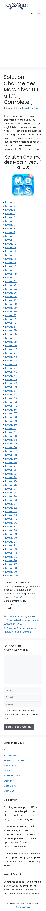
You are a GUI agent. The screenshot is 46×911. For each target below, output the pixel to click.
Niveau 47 (11, 375)
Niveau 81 (10, 504)
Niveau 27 (11, 300)
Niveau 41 (10, 353)
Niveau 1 (10, 202)
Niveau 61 (10, 428)
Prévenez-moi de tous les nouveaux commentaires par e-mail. (21, 714)
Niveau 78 (11, 492)
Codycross (10, 750)
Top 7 (7, 770)
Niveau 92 (11, 545)
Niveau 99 (11, 571)
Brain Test (9, 780)
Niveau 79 (11, 496)
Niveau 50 (11, 387)
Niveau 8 (10, 228)
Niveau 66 (11, 447)
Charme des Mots (16, 616)
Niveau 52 (11, 394)
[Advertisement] (23, 44)
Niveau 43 (11, 360)
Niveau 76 (11, 485)
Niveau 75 (11, 481)
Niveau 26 (11, 296)
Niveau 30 (11, 311)
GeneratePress (23, 907)
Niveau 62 (11, 432)
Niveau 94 (11, 553)
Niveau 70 (11, 462)
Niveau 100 (11, 575)
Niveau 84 (11, 515)
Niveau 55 (11, 406)
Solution (31, 616)
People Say (10, 765)
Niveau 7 (10, 225)
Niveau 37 (11, 338)
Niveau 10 (10, 236)
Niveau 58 (11, 417)
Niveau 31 (10, 315)
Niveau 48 (11, 379)
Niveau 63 (11, 436)
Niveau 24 (11, 289)
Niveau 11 (10, 240)
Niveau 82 (11, 507)
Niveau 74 (11, 477)
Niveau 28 (11, 304)
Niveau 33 (11, 323)
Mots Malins (10, 785)
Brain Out (9, 790)
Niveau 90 (11, 538)
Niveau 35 (11, 330)
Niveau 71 (10, 466)
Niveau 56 (11, 409)
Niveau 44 (11, 364)
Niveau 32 (11, 319)
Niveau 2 (10, 206)
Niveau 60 (11, 424)
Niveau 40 (11, 349)
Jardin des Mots (12, 775)
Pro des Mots (11, 755)
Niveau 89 (11, 534)
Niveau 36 (11, 334)
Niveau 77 (11, 489)
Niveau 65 (11, 443)
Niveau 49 (11, 383)
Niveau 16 (10, 259)
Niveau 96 (11, 560)
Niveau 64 (11, 440)
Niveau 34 (11, 326)
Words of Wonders (14, 760)
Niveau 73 (11, 474)
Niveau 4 (10, 213)
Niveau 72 (11, 470)
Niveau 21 (10, 277)
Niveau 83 (11, 511)
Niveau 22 (11, 281)
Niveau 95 (11, 557)
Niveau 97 (11, 564)
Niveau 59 (11, 421)
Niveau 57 (11, 413)
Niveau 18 (10, 266)
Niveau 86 (11, 523)
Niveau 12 (10, 243)
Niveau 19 (10, 270)
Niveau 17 (10, 262)
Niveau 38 (11, 342)
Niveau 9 (10, 232)
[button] (32, 13)
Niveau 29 (11, 308)
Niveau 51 (10, 391)
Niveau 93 (11, 549)
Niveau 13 (10, 247)
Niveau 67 (11, 451)
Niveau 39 (11, 345)
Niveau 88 (11, 530)
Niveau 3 (10, 209)
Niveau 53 (11, 398)
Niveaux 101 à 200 (13, 597)
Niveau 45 (11, 368)
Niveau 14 (10, 251)
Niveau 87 (11, 526)
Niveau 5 (10, 217)
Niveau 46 (11, 372)
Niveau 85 (11, 519)
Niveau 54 (11, 402)
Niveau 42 (11, 357)
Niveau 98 (11, 568)
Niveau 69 (11, 458)
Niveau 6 (10, 221)
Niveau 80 (11, 500)
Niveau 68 (11, 455)
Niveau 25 (11, 292)
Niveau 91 (10, 541)
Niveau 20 (11, 274)
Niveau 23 (11, 285)
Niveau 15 (10, 255)
